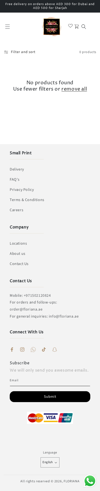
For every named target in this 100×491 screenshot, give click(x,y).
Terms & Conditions (27, 200)
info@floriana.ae (64, 316)
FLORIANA (72, 481)
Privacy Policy (22, 189)
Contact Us (19, 263)
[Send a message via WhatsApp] (90, 481)
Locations (18, 243)
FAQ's (15, 179)
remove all (74, 89)
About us (17, 253)
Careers (16, 210)
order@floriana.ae (26, 309)
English (47, 462)
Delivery (17, 169)
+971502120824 (37, 295)
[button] (7, 26)
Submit (50, 396)
